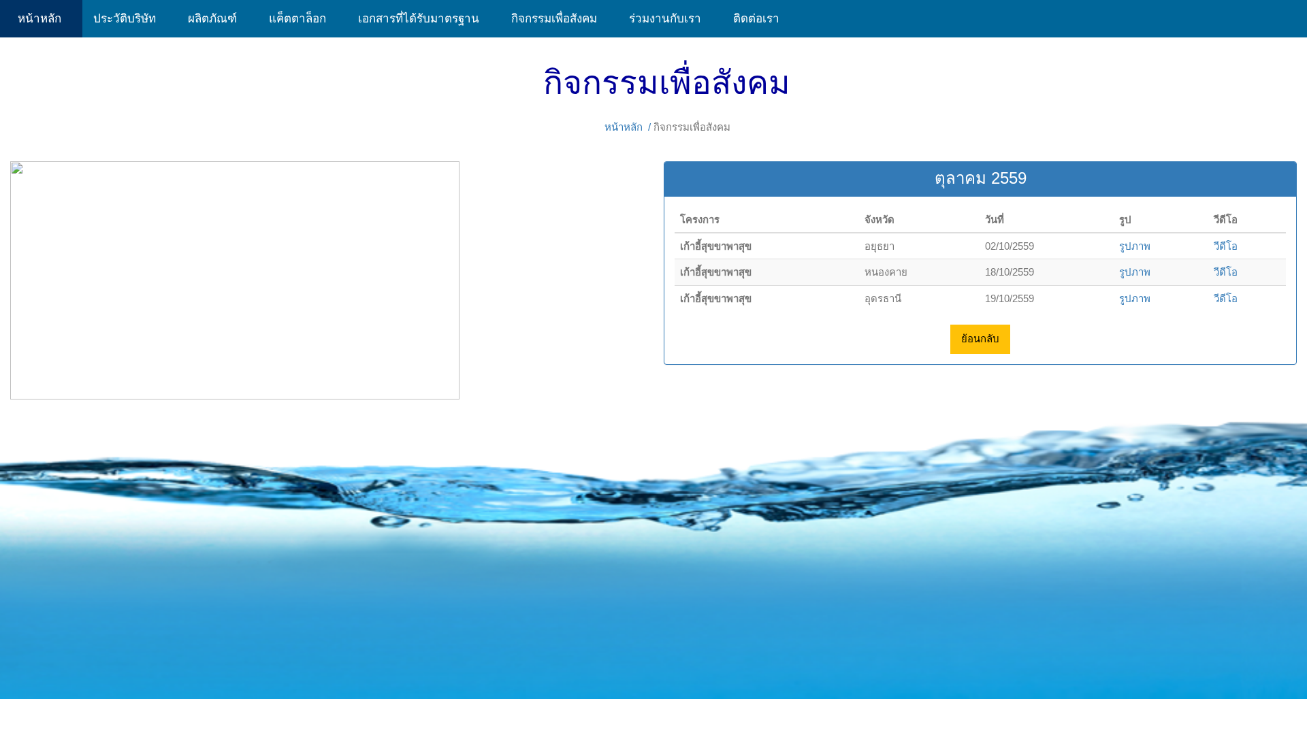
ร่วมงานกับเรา (670, 18)
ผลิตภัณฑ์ (217, 18)
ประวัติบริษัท (129, 18)
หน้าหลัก (41, 18)
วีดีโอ (1226, 246)
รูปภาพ (1134, 246)
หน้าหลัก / (627, 127)
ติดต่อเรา (756, 18)
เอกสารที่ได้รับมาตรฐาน (423, 18)
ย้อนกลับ (980, 339)
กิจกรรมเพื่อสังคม (559, 18)
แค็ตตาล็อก (302, 18)
